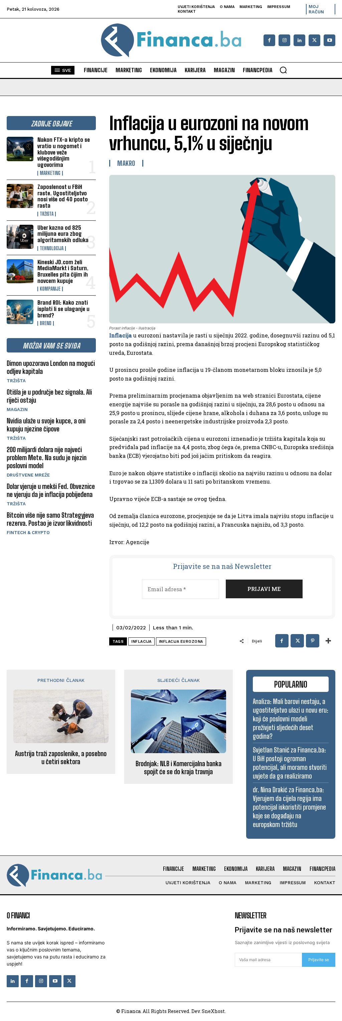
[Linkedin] (299, 40)
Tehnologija (51, 248)
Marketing (50, 173)
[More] (328, 640)
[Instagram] (284, 40)
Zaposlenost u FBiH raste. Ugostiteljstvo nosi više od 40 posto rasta (62, 196)
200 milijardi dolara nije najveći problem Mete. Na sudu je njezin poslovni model (47, 457)
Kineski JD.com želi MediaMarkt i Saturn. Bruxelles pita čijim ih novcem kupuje (63, 271)
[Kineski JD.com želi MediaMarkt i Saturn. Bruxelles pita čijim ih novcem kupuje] (20, 271)
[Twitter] (69, 981)
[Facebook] (269, 40)
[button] (283, 70)
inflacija (141, 641)
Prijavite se (318, 959)
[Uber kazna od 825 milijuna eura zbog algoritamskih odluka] (20, 237)
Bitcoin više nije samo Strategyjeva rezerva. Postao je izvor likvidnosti (50, 519)
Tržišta (46, 214)
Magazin (17, 409)
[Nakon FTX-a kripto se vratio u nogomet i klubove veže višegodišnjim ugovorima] (20, 149)
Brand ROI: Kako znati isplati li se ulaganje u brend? (63, 308)
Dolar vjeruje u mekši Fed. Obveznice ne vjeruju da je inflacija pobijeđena (51, 490)
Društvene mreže (28, 475)
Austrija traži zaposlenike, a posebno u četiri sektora (61, 757)
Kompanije (50, 289)
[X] (314, 40)
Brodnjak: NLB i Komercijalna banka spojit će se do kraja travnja (178, 767)
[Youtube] (329, 40)
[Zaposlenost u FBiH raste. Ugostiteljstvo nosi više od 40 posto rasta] (20, 196)
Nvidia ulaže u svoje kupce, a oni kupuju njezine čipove (46, 425)
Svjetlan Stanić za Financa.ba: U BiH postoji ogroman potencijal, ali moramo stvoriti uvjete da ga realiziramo (290, 763)
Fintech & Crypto (28, 532)
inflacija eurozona (181, 641)
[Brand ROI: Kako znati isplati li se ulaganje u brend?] (20, 312)
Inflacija (120, 335)
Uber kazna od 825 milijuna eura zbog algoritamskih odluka (63, 233)
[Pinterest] (312, 640)
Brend (45, 323)
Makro (126, 163)
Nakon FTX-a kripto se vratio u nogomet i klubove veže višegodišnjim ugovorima (63, 152)
